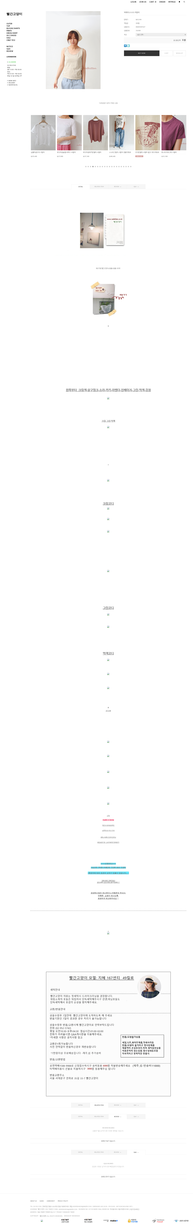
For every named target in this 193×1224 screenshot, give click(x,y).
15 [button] (119, 166)
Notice (10, 46)
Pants (9, 31)
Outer (9, 24)
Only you (11, 40)
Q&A (8, 49)
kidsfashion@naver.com (68, 1209)
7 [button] (100, 166)
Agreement (51, 1201)
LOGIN (133, 2)
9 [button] (104, 166)
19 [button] (128, 166)
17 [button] (123, 166)
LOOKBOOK (11, 56)
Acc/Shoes (11, 35)
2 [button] (88, 166)
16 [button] (121, 166)
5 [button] (95, 166)
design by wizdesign (72, 1216)
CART (152, 2)
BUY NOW (141, 53)
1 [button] (86, 166)
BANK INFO (12, 81)
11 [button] (109, 166)
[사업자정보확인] (134, 1209)
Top (8, 26)
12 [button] (112, 166)
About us (33, 1201)
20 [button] (130, 166)
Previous (36, 135)
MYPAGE (172, 2)
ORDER (162, 2)
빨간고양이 (14, 14)
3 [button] (90, 166)
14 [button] (116, 166)
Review (10, 51)
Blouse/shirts (13, 28)
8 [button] (102, 166)
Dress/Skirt (12, 33)
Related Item (99, 186)
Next (180, 135)
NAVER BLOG (13, 85)
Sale (9, 38)
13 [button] (114, 166)
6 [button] (97, 166)
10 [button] (107, 166)
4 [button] (93, 166)
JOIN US (142, 2)
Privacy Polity (63, 1201)
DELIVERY (12, 83)
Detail (80, 186)
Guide (42, 1201)
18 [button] (126, 166)
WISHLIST (179, 53)
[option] (43, 136)
